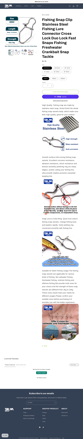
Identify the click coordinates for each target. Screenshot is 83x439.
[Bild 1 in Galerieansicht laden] (11, 52)
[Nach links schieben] (6, 52)
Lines (43, 421)
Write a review (41, 372)
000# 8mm (47, 68)
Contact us (64, 415)
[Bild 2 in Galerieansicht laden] (18, 52)
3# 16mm (66, 71)
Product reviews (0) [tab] (10, 364)
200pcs (63, 78)
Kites (43, 415)
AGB (63, 438)
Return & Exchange (28, 418)
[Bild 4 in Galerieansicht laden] (31, 52)
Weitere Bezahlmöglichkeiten (60, 100)
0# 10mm (67, 68)
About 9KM (64, 412)
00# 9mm (57, 68)
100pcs (54, 78)
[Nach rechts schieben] (36, 52)
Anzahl (44, 82)
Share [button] (45, 346)
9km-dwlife (25, 438)
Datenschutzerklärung (54, 438)
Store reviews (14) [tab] (21, 364)
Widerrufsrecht (44, 438)
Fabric (44, 418)
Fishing (44, 412)
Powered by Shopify (33, 438)
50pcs (45, 78)
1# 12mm (46, 71)
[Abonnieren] (55, 403)
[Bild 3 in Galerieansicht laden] (24, 52)
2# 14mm (56, 71)
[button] (19, 6)
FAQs (24, 412)
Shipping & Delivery (28, 415)
